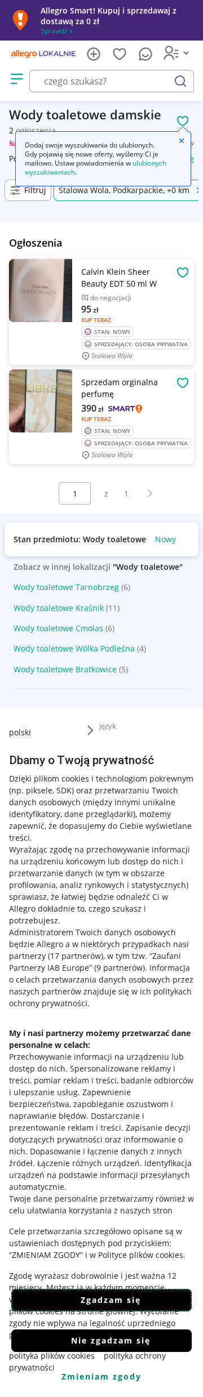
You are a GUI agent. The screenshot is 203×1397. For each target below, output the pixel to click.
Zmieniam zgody (101, 1376)
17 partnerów (75, 955)
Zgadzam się (111, 1300)
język (107, 725)
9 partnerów (119, 967)
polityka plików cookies (52, 1355)
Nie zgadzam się (111, 1340)
